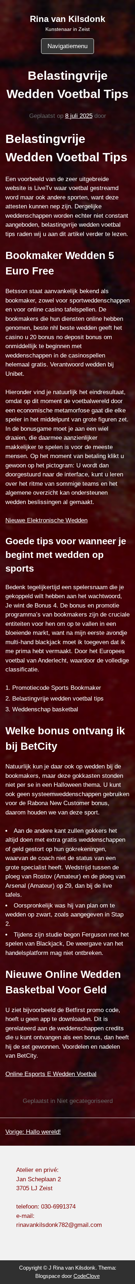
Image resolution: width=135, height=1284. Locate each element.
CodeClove (86, 1276)
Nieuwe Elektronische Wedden (46, 520)
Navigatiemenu (67, 46)
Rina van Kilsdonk (67, 19)
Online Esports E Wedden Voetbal (50, 1074)
